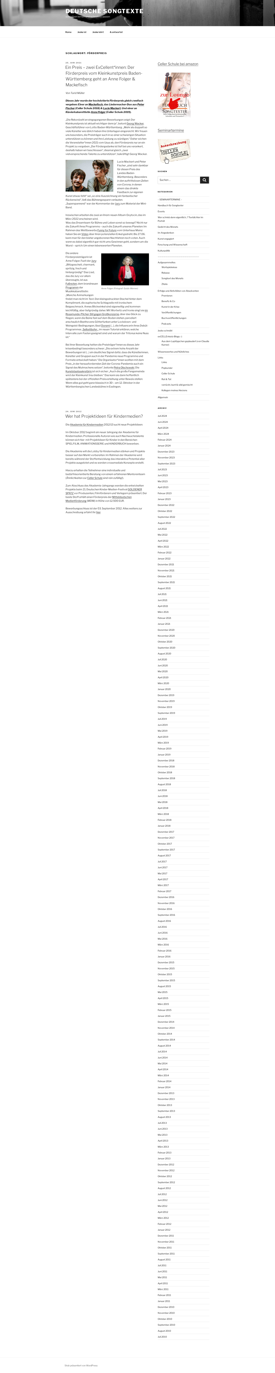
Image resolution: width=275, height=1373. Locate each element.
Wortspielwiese (169, 267)
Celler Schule (94, 477)
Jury (117, 203)
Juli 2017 (162, 861)
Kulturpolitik (164, 250)
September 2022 (166, 517)
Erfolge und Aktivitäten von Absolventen (178, 290)
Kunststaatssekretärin (79, 371)
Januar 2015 (164, 1016)
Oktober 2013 (165, 1105)
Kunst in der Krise (170, 306)
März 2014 (163, 1075)
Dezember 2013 (166, 1093)
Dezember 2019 (166, 695)
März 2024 (163, 433)
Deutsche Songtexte (105, 11)
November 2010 (166, 1313)
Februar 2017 (164, 891)
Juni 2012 (162, 1200)
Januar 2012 (164, 1229)
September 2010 (166, 1324)
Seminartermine (171, 130)
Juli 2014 (162, 1051)
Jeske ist (82, 32)
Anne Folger (98, 112)
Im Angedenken (166, 232)
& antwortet (116, 32)
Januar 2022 (164, 558)
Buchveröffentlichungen (174, 318)
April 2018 (163, 808)
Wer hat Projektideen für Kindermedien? (104, 416)
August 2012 (164, 1188)
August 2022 (164, 523)
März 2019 (163, 742)
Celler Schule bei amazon (178, 64)
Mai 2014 (162, 1063)
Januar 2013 (164, 1158)
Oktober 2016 (165, 909)
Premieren (167, 295)
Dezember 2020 (166, 630)
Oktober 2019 (165, 707)
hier (98, 512)
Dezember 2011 (166, 1235)
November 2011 (166, 1241)
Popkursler (167, 368)
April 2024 (163, 427)
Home (68, 32)
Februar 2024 (165, 439)
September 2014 (166, 1039)
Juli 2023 (162, 469)
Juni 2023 (163, 475)
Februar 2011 (164, 1295)
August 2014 (164, 1045)
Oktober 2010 (165, 1319)
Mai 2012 (162, 1206)
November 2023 (166, 457)
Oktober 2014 (165, 1033)
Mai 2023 (163, 481)
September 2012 (166, 1182)
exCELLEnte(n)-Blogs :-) (170, 336)
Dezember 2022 (166, 505)
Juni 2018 (163, 796)
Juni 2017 (162, 867)
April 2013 (163, 1140)
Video (84, 234)
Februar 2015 (164, 1010)
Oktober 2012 (165, 1176)
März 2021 (163, 612)
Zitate (165, 284)
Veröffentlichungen (171, 312)
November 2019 (166, 701)
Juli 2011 (162, 1265)
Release (166, 272)
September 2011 (166, 1253)
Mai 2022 (162, 534)
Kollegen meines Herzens (174, 390)
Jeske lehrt (98, 32)
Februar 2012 (164, 1224)
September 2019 (166, 713)
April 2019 (163, 736)
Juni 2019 (163, 725)
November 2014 (166, 1027)
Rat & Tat (166, 379)
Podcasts (166, 323)
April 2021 (163, 606)
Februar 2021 (164, 618)
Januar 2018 (164, 825)
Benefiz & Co (168, 301)
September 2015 (166, 980)
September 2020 (166, 647)
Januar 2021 (164, 623)
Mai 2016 (162, 938)
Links (160, 357)
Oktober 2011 (165, 1247)
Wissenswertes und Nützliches (173, 351)
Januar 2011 (164, 1301)
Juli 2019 (162, 718)
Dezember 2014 (166, 1021)
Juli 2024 (162, 416)
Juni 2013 (163, 1128)
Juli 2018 (162, 790)
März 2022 (163, 546)
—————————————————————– (178, 256)
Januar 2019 (164, 754)
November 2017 (166, 837)
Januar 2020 (164, 689)
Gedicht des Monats (168, 226)
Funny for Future (106, 230)
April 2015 (163, 998)
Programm (72, 287)
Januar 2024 (164, 445)
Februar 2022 (164, 552)
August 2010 (164, 1330)
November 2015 (166, 968)
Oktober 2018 (165, 772)
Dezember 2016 (166, 897)
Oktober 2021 (165, 576)
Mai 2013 (162, 1134)
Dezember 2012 (166, 1164)
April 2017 (163, 879)
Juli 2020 (162, 659)
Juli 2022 (162, 528)
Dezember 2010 (166, 1307)
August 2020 (164, 653)
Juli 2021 (162, 594)
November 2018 (166, 766)
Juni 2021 (162, 600)
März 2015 (163, 1004)
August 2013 (164, 1117)
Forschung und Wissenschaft (172, 244)
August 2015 (164, 986)
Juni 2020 (163, 665)
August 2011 (164, 1259)
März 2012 (163, 1218)
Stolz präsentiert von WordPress (81, 1365)
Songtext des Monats (172, 278)
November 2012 (166, 1170)
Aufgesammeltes (166, 262)
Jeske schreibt (165, 330)
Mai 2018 (162, 802)
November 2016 (166, 903)
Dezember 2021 (166, 564)
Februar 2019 (164, 748)
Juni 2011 (162, 1271)
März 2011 (163, 1289)
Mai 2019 (162, 730)
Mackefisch (95, 104)
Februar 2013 (164, 1152)
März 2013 (163, 1146)
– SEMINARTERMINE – (170, 199)
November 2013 (166, 1099)
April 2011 (163, 1283)
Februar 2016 (164, 950)
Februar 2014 (164, 1081)
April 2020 (163, 677)
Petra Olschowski (124, 367)
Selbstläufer (90, 329)
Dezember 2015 (166, 962)
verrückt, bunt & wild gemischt (177, 384)
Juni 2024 (163, 422)
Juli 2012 (162, 1194)
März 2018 (163, 814)
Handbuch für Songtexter (170, 205)
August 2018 (164, 784)
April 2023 (163, 487)
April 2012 (163, 1212)
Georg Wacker (135, 123)
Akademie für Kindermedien (86, 424)
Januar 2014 (164, 1087)
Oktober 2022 (165, 511)
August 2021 (164, 588)
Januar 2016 (164, 956)
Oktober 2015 (165, 974)
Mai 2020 (163, 671)
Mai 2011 (162, 1277)
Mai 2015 (162, 992)
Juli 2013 (162, 1123)
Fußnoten (71, 283)
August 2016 (164, 921)
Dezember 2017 (166, 831)
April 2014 (163, 1069)
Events (161, 211)
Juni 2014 (163, 1057)
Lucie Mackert (112, 108)
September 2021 (166, 582)
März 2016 (163, 944)
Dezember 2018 (166, 760)
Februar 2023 (165, 493)
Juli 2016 (162, 926)
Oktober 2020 (165, 641)
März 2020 (163, 683)
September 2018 (166, 778)
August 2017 (164, 855)
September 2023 (166, 463)
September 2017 (166, 849)
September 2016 (166, 915)
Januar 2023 (164, 499)
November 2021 (166, 570)
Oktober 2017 (165, 843)
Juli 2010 (162, 1336)
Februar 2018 (164, 820)
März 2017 (163, 885)
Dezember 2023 (166, 451)
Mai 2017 (162, 873)
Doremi (105, 325)
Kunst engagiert (166, 238)
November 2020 (166, 635)
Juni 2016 (163, 932)
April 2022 (163, 540)
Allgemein (163, 397)
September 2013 (166, 1111)
